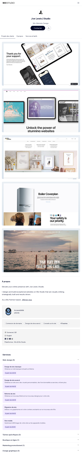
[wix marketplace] (9, 3)
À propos (20, 36)
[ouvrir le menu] (78, 3)
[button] (41, 64)
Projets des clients (7, 36)
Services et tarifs (31, 36)
